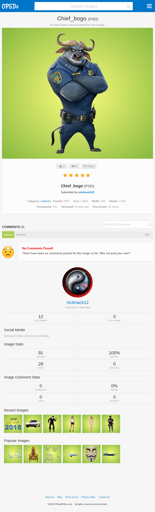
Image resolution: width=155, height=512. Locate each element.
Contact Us (104, 497)
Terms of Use (71, 497)
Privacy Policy (88, 497)
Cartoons (46, 201)
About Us (49, 497)
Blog (60, 497)
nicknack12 (86, 192)
